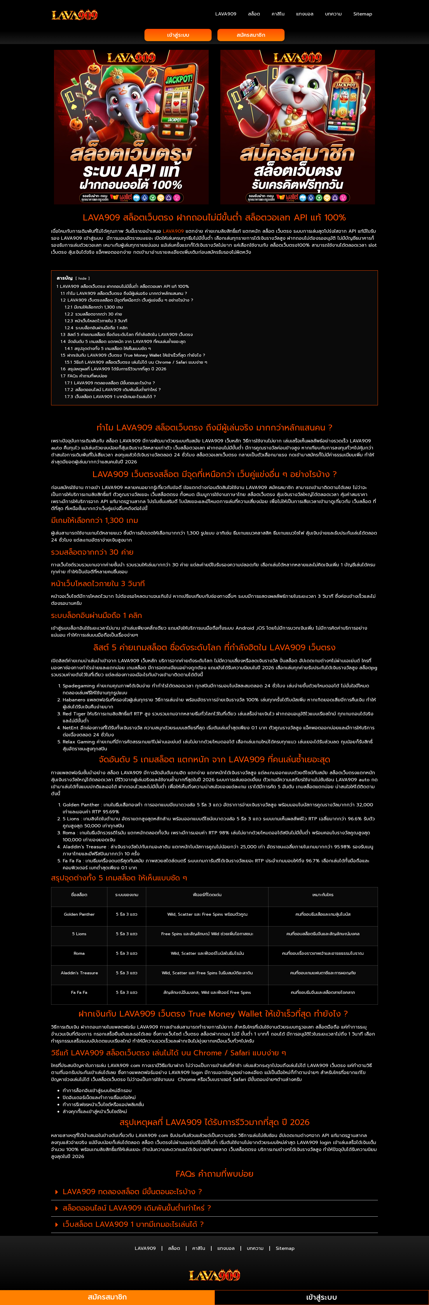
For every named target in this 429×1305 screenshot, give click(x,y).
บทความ (333, 13)
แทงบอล (304, 13)
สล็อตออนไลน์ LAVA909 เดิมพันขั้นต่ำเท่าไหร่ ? (137, 1208)
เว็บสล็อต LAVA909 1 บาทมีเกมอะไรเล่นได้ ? (133, 1224)
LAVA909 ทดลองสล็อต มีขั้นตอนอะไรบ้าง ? (132, 1191)
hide (83, 278)
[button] (214, 1192)
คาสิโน (278, 13)
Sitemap (362, 13)
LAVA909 (225, 13)
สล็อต (254, 13)
